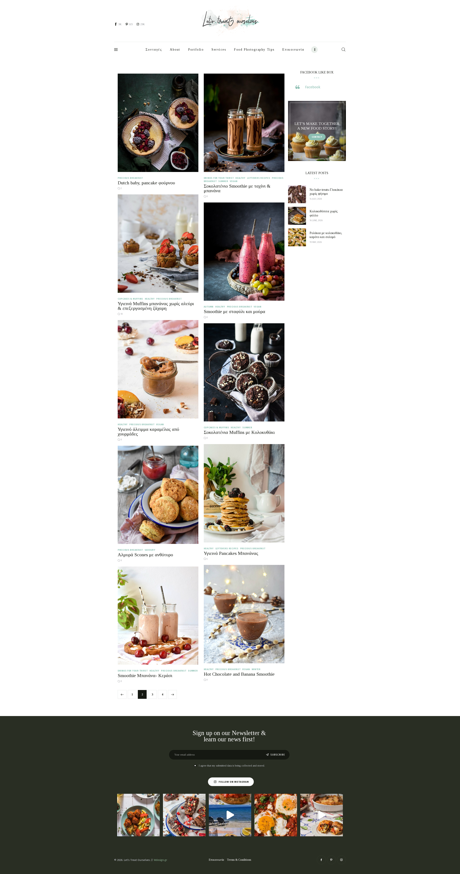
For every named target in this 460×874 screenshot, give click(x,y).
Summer (223, 181)
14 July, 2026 (316, 199)
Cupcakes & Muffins (130, 299)
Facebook (312, 87)
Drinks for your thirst (219, 178)
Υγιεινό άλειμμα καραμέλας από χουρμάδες (148, 432)
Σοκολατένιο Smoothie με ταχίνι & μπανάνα (237, 188)
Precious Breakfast (130, 178)
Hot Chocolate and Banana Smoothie (239, 674)
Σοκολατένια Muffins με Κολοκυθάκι (239, 432)
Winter (256, 669)
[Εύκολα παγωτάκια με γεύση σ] (184, 815)
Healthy (240, 178)
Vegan (234, 181)
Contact (317, 137)
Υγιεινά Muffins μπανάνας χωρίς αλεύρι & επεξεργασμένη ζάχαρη (156, 306)
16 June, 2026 (316, 220)
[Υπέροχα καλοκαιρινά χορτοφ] (138, 815)
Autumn (208, 307)
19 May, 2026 (316, 242)
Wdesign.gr (160, 860)
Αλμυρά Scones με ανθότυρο (145, 554)
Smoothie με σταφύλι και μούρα (234, 311)
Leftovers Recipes (258, 178)
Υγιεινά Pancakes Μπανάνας (231, 553)
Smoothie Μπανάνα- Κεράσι (145, 675)
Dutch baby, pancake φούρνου (146, 182)
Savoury (150, 550)
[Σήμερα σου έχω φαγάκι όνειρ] (321, 815)
